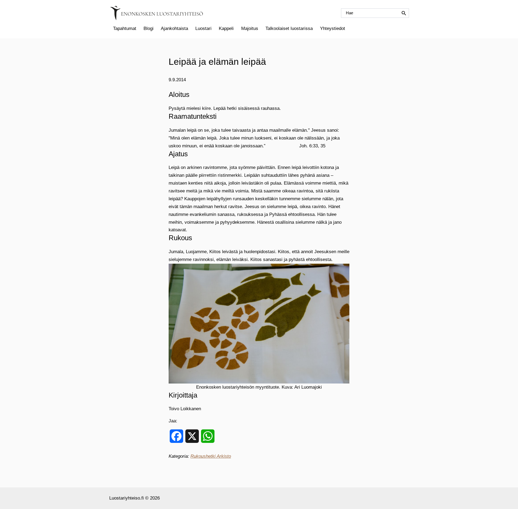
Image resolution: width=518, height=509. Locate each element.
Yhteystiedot (332, 28)
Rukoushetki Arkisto (210, 456)
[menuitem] (124, 28)
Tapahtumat (124, 28)
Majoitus (249, 28)
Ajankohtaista (174, 28)
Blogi (149, 28)
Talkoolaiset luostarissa (289, 28)
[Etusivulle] (156, 13)
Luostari (203, 28)
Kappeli (226, 28)
